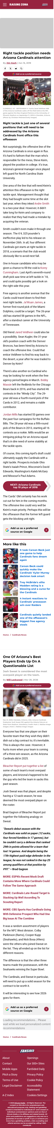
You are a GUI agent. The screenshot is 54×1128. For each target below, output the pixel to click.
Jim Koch (11, 63)
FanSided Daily (36, 1069)
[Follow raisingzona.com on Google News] (46, 530)
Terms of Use (10, 1080)
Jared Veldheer (24, 332)
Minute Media (19, 1103)
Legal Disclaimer (12, 1085)
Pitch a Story (9, 1074)
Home (6, 635)
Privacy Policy (35, 1074)
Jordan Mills (10, 414)
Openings (32, 1057)
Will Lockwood (14, 679)
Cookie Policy (35, 1080)
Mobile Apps (9, 1069)
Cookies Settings (37, 1095)
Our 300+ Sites (35, 1063)
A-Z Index (8, 1095)
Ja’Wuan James (33, 302)
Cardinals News (19, 635)
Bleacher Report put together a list (23, 765)
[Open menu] (5, 4)
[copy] (21, 68)
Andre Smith (41, 203)
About (6, 1057)
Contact (7, 1063)
